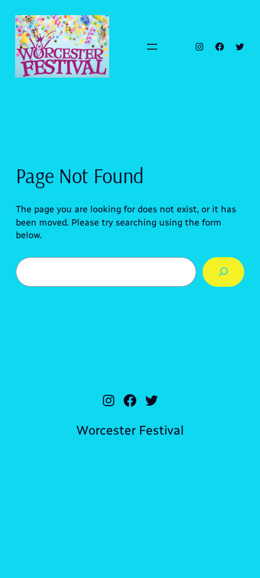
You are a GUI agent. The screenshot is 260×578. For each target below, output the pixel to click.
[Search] (223, 272)
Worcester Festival (130, 430)
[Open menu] (152, 46)
